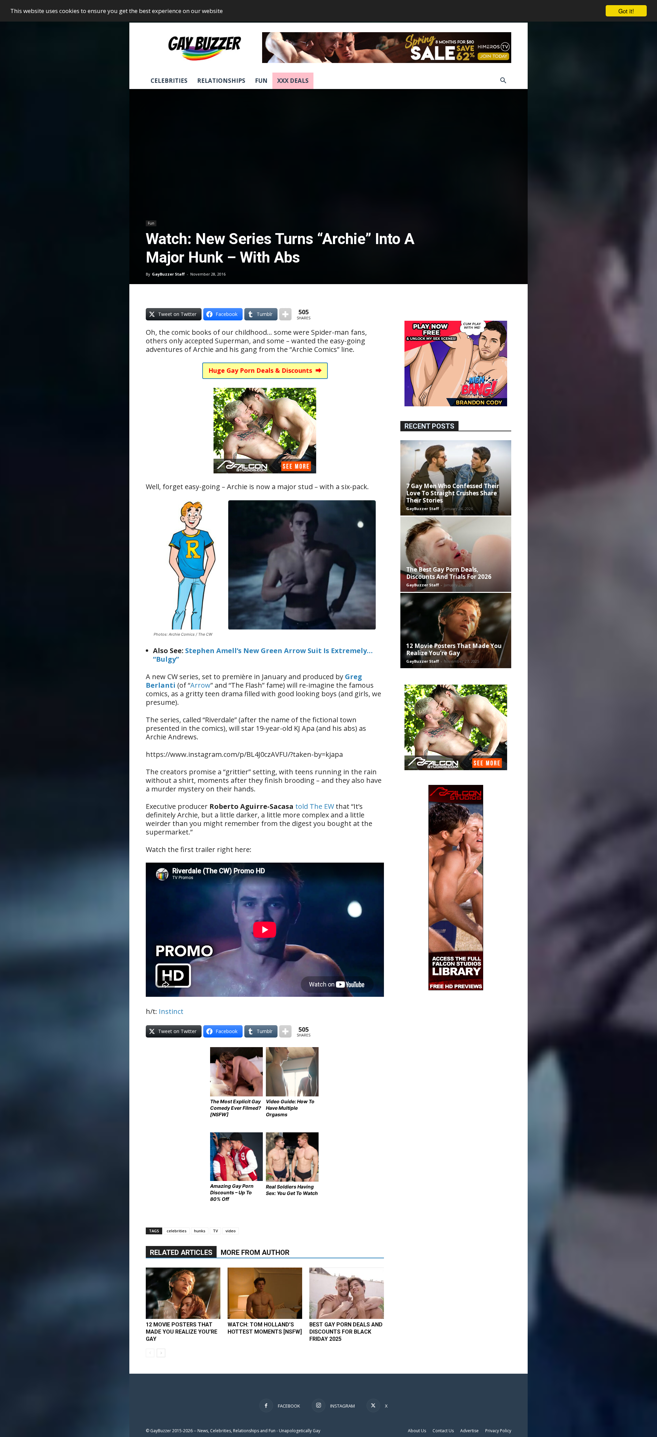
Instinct (171, 1011)
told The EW (314, 806)
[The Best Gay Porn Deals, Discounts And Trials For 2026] (455, 554)
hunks (199, 1230)
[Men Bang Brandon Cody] (455, 404)
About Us (417, 1431)
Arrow (200, 685)
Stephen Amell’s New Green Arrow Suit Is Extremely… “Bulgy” (263, 655)
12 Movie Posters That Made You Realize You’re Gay (181, 1331)
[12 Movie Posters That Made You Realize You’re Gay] (183, 1293)
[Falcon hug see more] (265, 478)
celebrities (176, 1230)
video (231, 1230)
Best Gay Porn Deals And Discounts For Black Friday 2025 (346, 1331)
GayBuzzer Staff (168, 274)
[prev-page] (150, 1353)
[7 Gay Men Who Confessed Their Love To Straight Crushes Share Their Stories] (455, 478)
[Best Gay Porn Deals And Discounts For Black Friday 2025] (346, 1293)
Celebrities (169, 81)
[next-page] (161, 1353)
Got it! (626, 11)
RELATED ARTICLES (181, 1252)
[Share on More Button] (285, 314)
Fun (261, 81)
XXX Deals (293, 81)
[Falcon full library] (455, 988)
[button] (503, 81)
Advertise (469, 1431)
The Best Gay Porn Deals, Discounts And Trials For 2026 (448, 573)
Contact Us (443, 1431)
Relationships (221, 81)
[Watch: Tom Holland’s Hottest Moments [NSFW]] (265, 1293)
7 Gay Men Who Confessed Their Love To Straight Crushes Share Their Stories (452, 493)
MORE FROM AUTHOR (255, 1252)
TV (215, 1230)
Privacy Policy (498, 1431)
